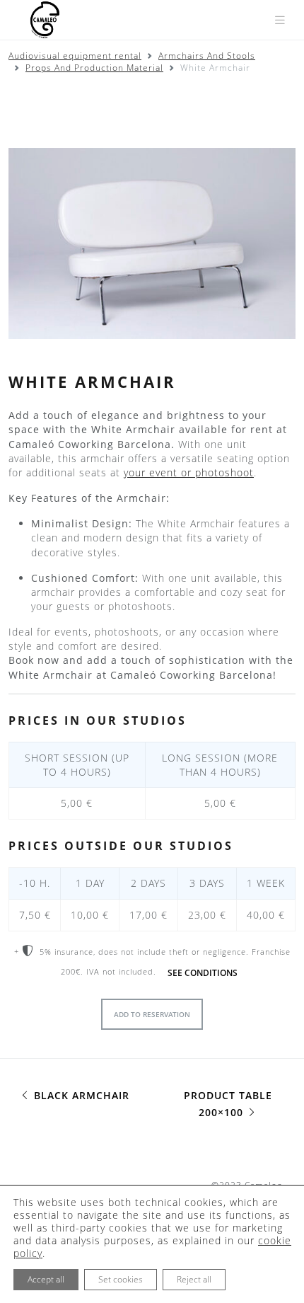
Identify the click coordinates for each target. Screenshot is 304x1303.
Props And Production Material (94, 68)
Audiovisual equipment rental (74, 56)
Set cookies (120, 1279)
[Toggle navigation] (280, 20)
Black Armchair (79, 1095)
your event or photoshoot (189, 472)
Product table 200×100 (228, 1104)
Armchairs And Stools (206, 56)
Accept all (46, 1279)
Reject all (194, 1279)
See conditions (203, 973)
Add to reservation (152, 1014)
